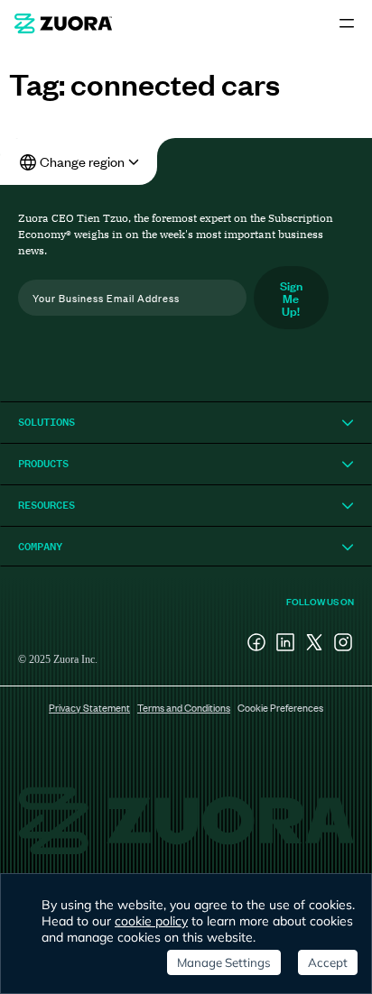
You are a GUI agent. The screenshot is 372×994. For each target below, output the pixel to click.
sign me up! (291, 297)
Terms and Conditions (183, 707)
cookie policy (151, 921)
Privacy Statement (89, 707)
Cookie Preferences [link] (280, 707)
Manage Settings (224, 962)
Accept (328, 962)
